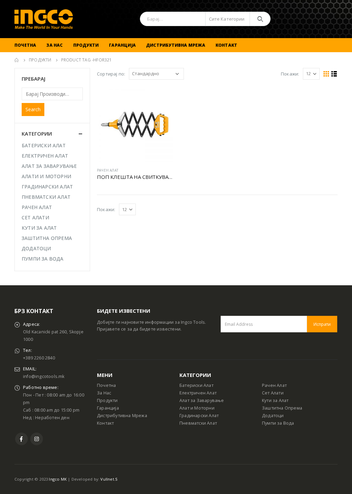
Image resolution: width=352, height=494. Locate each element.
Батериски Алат (196, 385)
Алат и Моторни (196, 408)
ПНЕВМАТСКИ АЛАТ (46, 197)
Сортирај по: (111, 74)
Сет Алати (273, 393)
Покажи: (290, 74)
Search (33, 109)
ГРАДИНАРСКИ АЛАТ (47, 186)
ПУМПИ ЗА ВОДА (43, 258)
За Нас (54, 45)
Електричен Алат (198, 393)
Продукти (86, 45)
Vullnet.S (109, 479)
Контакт (226, 45)
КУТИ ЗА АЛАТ (39, 228)
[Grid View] (326, 74)
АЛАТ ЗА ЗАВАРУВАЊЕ (49, 166)
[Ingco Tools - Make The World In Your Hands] (43, 19)
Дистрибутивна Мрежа (175, 45)
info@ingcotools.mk (44, 376)
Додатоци (273, 415)
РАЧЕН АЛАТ (107, 170)
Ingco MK (58, 479)
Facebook (21, 439)
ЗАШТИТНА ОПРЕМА (47, 238)
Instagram (36, 439)
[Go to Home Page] (16, 60)
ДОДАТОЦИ (36, 248)
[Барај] (260, 19)
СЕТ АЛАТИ (35, 217)
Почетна (25, 45)
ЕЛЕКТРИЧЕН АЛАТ (45, 155)
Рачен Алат (274, 385)
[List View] (334, 74)
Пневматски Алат (198, 423)
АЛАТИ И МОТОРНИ (46, 176)
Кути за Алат (275, 400)
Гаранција (122, 45)
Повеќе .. (161, 98)
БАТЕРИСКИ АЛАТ (44, 145)
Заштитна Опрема (282, 408)
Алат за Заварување (201, 400)
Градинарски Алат (199, 415)
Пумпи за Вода (278, 423)
